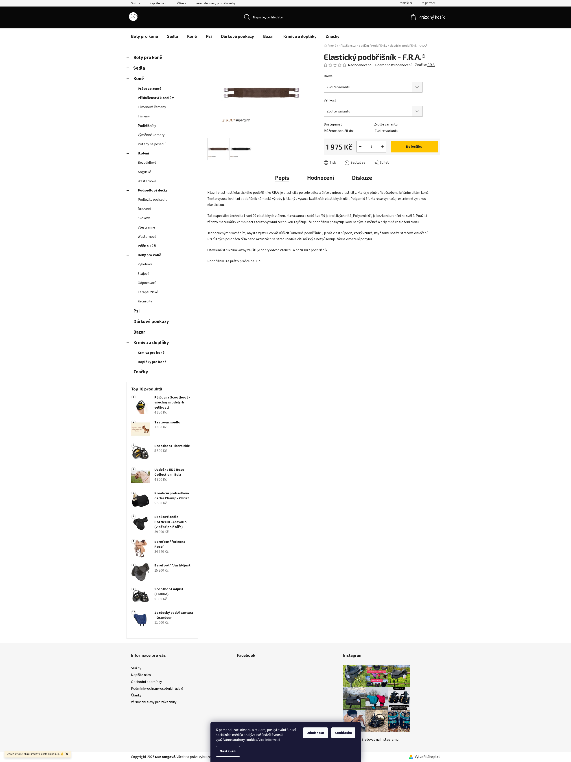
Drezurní (144, 208)
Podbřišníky (147, 125)
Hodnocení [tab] (320, 177)
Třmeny (144, 116)
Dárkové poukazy (151, 321)
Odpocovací (146, 282)
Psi (136, 311)
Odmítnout (315, 732)
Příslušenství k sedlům (156, 97)
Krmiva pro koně (151, 352)
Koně (138, 78)
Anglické (144, 172)
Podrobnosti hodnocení (393, 65)
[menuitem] (144, 36)
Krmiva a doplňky (151, 342)
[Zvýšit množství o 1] (382, 146)
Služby (135, 3)
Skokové (144, 218)
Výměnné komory (151, 134)
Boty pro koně (147, 57)
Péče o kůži (147, 245)
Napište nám (158, 3)
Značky (140, 372)
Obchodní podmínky (146, 681)
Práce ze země (149, 88)
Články (181, 3)
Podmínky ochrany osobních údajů (157, 688)
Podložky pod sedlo (153, 199)
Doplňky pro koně (152, 361)
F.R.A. (431, 64)
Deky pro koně (149, 255)
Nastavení (228, 751)
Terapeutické (148, 292)
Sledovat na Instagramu (380, 739)
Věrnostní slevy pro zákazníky (216, 3)
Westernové (147, 181)
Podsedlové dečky (153, 190)
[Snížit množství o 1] (360, 146)
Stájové (143, 273)
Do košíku (414, 146)
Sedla (139, 68)
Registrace (428, 3)
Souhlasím (343, 732)
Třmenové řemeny (152, 107)
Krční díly (145, 301)
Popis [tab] (282, 177)
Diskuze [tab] (362, 177)
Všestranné (146, 227)
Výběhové (145, 264)
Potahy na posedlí (151, 144)
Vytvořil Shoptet (427, 756)
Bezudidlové (147, 162)
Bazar (139, 332)
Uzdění (143, 153)
